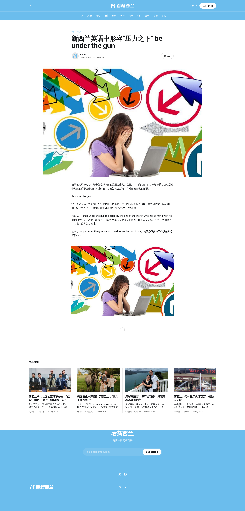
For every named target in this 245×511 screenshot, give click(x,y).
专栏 (139, 15)
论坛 (155, 15)
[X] (119, 474)
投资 (122, 15)
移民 (114, 15)
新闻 (98, 15)
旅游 (131, 15)
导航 (163, 15)
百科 (106, 15)
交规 (147, 15)
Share (167, 56)
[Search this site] (30, 5)
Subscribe (207, 5)
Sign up (122, 487)
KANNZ (84, 54)
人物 (89, 15)
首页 (81, 15)
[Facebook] (125, 474)
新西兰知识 (76, 31)
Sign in (193, 5)
